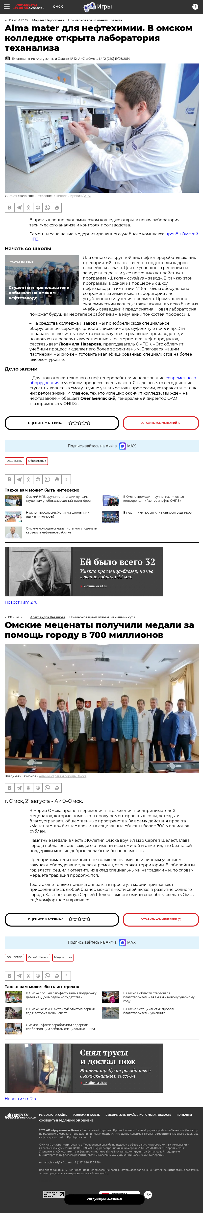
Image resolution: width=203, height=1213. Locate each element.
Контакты (184, 1115)
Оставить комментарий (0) (161, 423)
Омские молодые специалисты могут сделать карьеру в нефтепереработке (61, 530)
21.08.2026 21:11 (15, 617)
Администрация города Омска (62, 776)
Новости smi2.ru (21, 602)
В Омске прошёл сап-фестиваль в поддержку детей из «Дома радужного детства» (61, 995)
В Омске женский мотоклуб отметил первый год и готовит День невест (60, 1011)
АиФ (87, 196)
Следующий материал (104, 1199)
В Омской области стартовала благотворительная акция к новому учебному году (159, 997)
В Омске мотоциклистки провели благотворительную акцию (149, 1011)
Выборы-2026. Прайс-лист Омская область (138, 1115)
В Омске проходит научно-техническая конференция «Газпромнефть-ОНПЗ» (153, 498)
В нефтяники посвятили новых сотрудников (157, 512)
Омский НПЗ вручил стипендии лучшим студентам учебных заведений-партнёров (58, 498)
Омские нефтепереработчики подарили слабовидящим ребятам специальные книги (60, 1027)
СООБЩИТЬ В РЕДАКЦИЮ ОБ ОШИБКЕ (66, 1120)
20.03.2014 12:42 (16, 20)
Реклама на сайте (53, 1115)
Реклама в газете (86, 1115)
